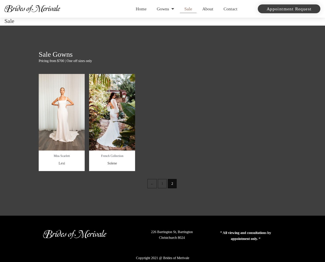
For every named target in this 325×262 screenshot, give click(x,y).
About (207, 8)
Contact (230, 8)
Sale (188, 8)
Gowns (163, 8)
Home (141, 8)
